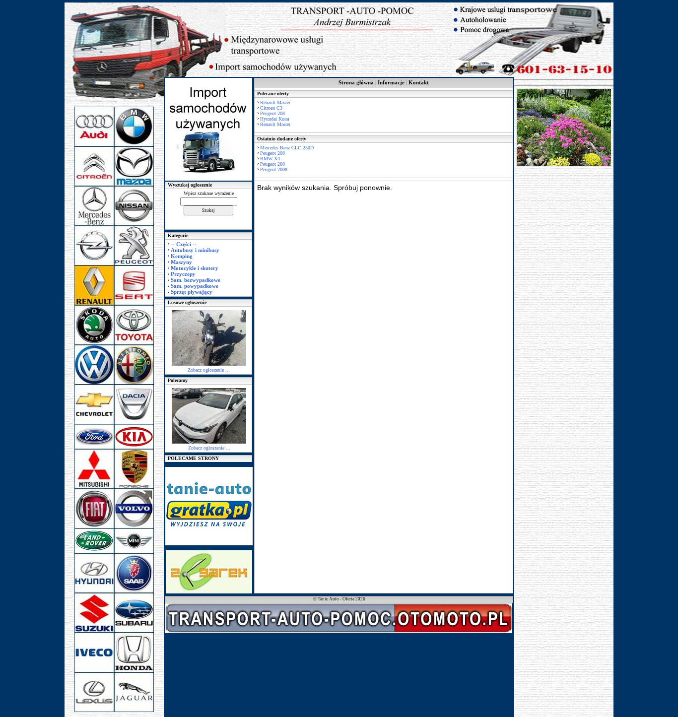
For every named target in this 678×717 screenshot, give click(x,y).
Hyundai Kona (274, 119)
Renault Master (275, 102)
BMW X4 (270, 158)
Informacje (391, 82)
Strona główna (356, 82)
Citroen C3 (271, 108)
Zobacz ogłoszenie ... (209, 370)
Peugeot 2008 (273, 169)
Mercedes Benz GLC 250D (287, 147)
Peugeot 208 (272, 113)
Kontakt (418, 82)
